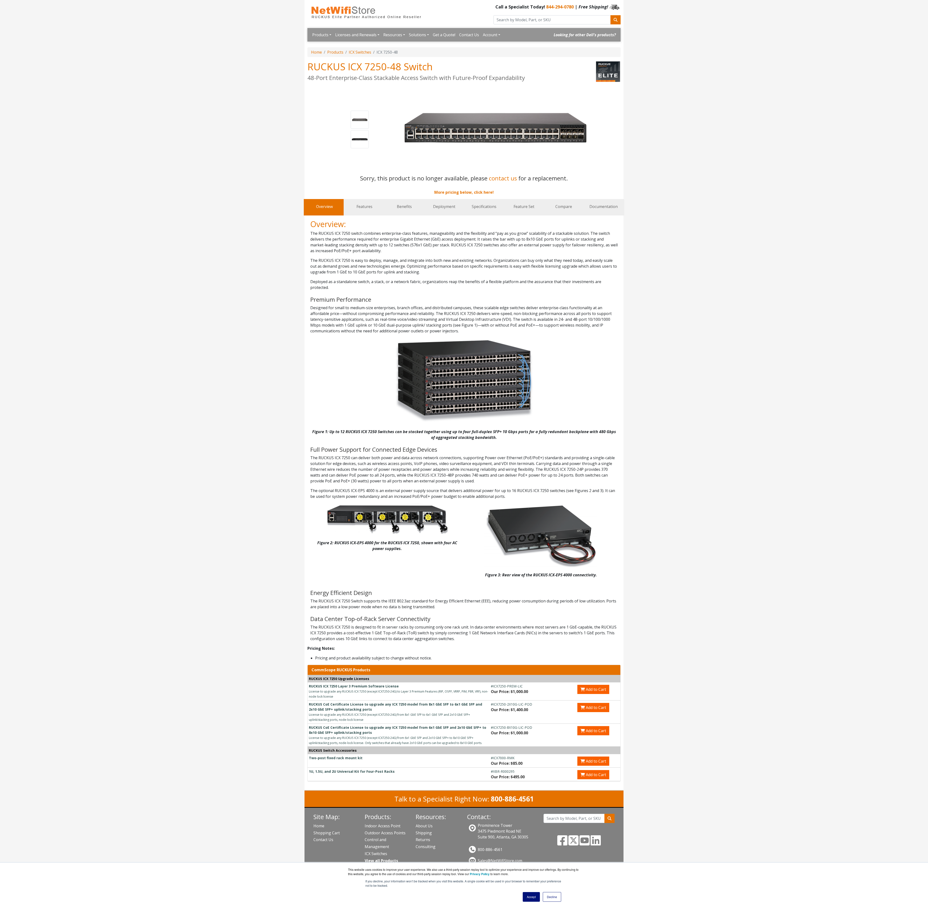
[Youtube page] (585, 843)
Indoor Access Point (382, 826)
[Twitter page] (573, 843)
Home (316, 52)
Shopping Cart (326, 833)
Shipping (424, 833)
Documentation (603, 206)
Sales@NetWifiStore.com (500, 860)
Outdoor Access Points (385, 833)
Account (490, 34)
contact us (503, 178)
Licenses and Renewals (356, 34)
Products (320, 34)
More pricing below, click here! (464, 192)
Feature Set (524, 206)
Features (364, 206)
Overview (324, 206)
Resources (392, 34)
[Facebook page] (562, 843)
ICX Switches (360, 52)
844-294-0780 (560, 7)
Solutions (417, 34)
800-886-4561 (490, 849)
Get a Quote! (444, 34)
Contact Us (469, 34)
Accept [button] (531, 897)
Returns (423, 839)
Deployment (444, 206)
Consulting (425, 846)
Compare (563, 206)
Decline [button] (552, 897)
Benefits (404, 206)
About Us (424, 826)
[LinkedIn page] (596, 843)
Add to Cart (595, 689)
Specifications (484, 206)
